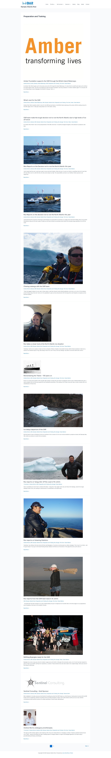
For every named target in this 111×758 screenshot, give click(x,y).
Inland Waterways (42, 83)
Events (32, 83)
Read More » (26, 92)
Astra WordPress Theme (67, 753)
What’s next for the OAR (32, 100)
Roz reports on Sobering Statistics (36, 540)
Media (82, 4)
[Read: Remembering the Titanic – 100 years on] (32, 366)
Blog (78, 4)
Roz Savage (60, 122)
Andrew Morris (27, 83)
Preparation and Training (53, 83)
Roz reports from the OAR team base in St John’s (41, 599)
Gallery (74, 4)
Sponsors (67, 4)
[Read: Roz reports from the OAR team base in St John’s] (53, 576)
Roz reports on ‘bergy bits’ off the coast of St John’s (42, 482)
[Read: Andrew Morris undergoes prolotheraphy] (30, 717)
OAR (47, 83)
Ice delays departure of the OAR (35, 429)
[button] (54, 4)
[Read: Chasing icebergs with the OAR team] (53, 258)
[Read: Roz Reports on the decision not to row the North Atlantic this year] (42, 198)
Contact (87, 4)
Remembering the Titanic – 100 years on (38, 376)
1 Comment (26, 484)
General (35, 83)
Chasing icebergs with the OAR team (36, 286)
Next (87, 746)
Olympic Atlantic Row (28, 7)
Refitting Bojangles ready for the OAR (37, 657)
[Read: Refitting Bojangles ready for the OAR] (53, 634)
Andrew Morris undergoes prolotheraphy (38, 728)
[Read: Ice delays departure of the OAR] (53, 410)
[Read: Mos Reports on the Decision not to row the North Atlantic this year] (42, 150)
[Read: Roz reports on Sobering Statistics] (53, 518)
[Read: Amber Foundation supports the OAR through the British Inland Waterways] (53, 51)
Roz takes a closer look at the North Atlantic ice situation (44, 344)
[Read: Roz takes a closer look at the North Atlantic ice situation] (37, 322)
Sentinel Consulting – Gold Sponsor (36, 691)
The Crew (62, 83)
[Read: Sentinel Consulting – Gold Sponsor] (44, 681)
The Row (52, 4)
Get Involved (59, 4)
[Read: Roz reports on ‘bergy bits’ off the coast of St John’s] (53, 462)
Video (72, 102)
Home (47, 4)
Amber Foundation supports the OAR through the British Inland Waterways (50, 81)
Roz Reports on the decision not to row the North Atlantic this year (47, 215)
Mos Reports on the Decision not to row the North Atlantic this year (47, 166)
